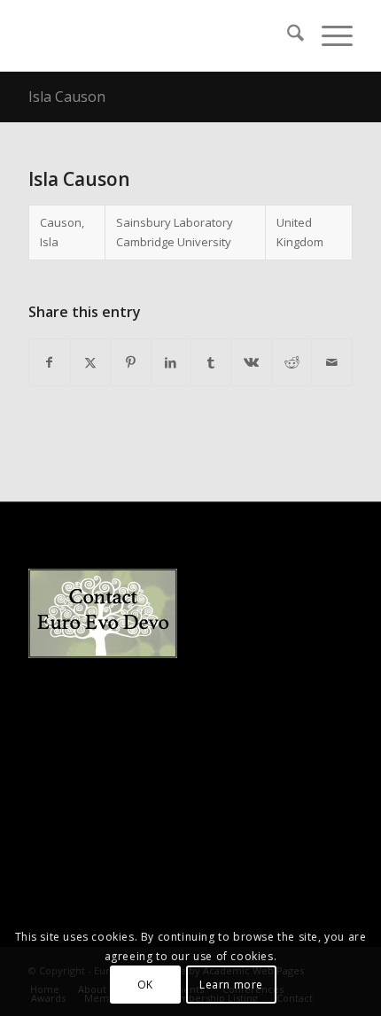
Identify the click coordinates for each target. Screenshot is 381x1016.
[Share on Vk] (250, 362)
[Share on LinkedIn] (171, 362)
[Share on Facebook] (49, 362)
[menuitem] (286, 35)
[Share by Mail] (331, 362)
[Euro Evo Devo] (157, 35)
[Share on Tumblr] (210, 362)
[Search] (286, 35)
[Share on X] (90, 362)
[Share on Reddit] (291, 362)
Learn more (231, 984)
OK (145, 984)
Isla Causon (66, 96)
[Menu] (328, 35)
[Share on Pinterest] (130, 362)
